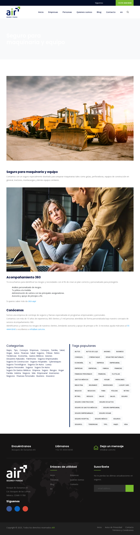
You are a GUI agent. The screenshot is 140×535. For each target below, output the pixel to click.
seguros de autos (36, 364)
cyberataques (55, 361)
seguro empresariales (84, 413)
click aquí (32, 301)
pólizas (49, 353)
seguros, (41, 353)
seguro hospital (82, 419)
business (40, 376)
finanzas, (102, 374)
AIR (53, 527)
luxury (48, 364)
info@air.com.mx (37, 329)
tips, (16, 350)
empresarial (42, 373)
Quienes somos (84, 12)
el (90, 363)
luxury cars (124, 385)
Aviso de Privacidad (113, 527)
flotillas (116, 374)
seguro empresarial (111, 407)
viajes (115, 424)
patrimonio (31, 358)
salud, (62, 350)
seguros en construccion (17, 361)
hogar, (9, 353)
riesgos (53, 370)
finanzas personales (26, 376)
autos (16, 353)
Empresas (53, 12)
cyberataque (94, 357)
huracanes (120, 379)
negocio (26, 373)
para (103, 391)
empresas (79, 368)
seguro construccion (84, 402)
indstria (17, 373)
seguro (45, 370)
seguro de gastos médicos (18, 370)
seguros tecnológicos (16, 364)
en (121, 12)
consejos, (45, 350)
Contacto (111, 12)
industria (79, 385)
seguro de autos (42, 367)
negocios (10, 376)
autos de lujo (92, 351)
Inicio (41, 12)
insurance (50, 376)
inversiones (54, 373)
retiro (56, 353)
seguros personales (15, 367)
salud (32, 353)
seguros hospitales (38, 361)
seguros (29, 367)
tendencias (11, 356)
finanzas (25, 353)
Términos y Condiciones (123, 530)
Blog (99, 12)
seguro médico (101, 419)
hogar (61, 370)
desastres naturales (15, 358)
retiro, (78, 396)
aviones (48, 356)
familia (9, 373)
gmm (96, 379)
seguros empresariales (48, 358)
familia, (54, 350)
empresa (36, 370)
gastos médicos (36, 356)
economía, (23, 356)
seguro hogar (105, 413)
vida (33, 373)
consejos (24, 350)
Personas (67, 12)
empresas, (34, 350)
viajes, (9, 350)
